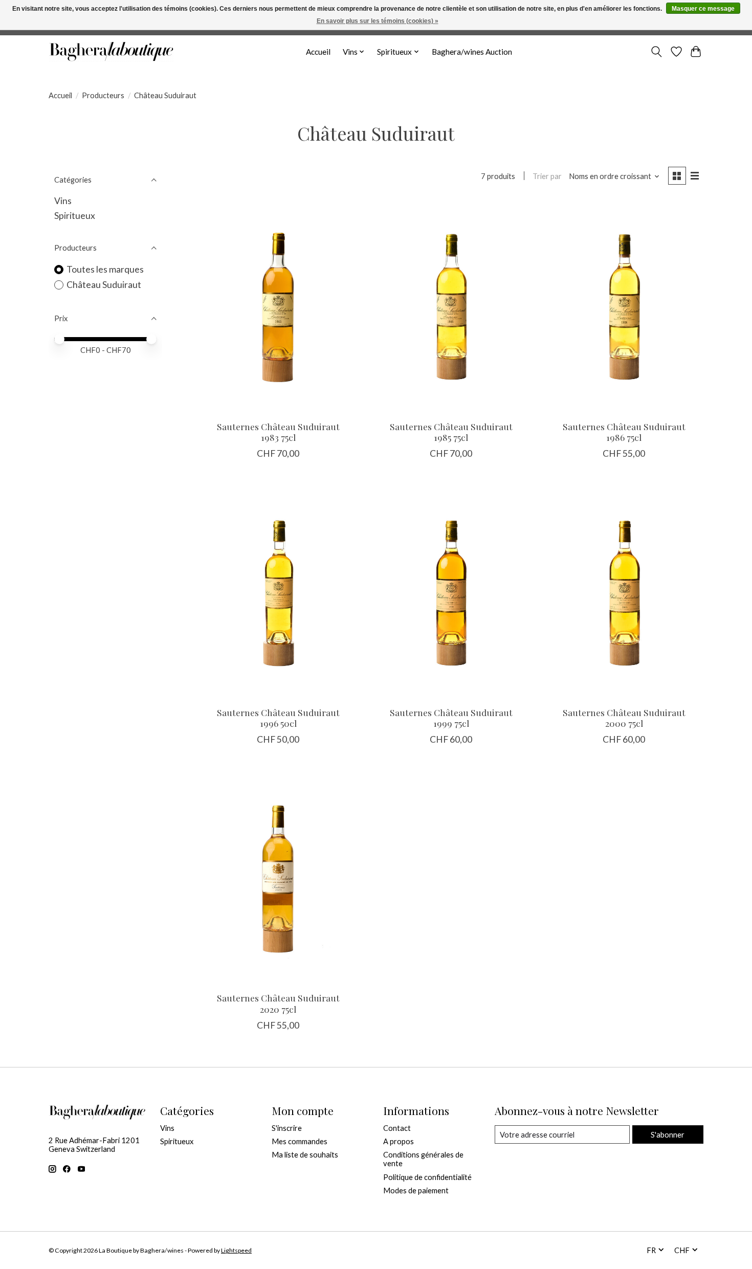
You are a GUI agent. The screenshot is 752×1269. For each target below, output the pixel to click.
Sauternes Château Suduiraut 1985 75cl (451, 431)
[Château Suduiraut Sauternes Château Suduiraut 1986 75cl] (623, 307)
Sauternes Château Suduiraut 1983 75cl (278, 431)
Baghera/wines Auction (472, 51)
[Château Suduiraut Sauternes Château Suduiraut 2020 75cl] (278, 878)
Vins (63, 200)
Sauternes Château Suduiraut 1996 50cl (278, 717)
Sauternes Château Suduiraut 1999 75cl (451, 717)
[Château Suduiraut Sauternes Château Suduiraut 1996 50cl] (278, 592)
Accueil (318, 51)
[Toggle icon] (656, 51)
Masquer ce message (703, 8)
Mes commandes (299, 1141)
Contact (397, 1128)
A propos (398, 1141)
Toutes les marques (105, 269)
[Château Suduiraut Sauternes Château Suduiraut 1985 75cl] (450, 307)
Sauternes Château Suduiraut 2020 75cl (278, 1003)
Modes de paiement (416, 1190)
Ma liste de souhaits (305, 1154)
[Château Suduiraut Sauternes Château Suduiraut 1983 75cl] (278, 307)
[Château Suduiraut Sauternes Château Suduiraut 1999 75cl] (450, 592)
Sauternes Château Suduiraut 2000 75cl (624, 717)
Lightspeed (236, 1250)
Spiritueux (74, 215)
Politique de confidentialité (427, 1177)
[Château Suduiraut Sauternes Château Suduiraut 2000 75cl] (623, 592)
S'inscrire (287, 1128)
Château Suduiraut (104, 284)
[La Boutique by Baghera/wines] (111, 51)
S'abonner (667, 1134)
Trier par (547, 176)
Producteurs (103, 95)
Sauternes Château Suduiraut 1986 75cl (624, 431)
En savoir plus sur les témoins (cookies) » (377, 21)
